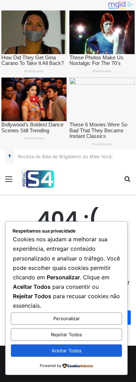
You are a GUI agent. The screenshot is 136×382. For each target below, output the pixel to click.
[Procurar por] (127, 181)
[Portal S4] (37, 178)
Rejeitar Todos (66, 334)
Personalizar (66, 318)
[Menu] (8, 181)
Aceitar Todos (67, 350)
